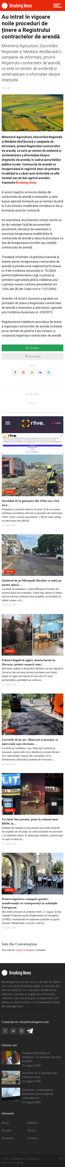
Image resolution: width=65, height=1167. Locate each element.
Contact (32, 1138)
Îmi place (34, 348)
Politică (32, 1122)
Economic (8, 1138)
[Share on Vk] (40, 372)
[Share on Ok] (31, 372)
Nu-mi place (34, 356)
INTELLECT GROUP (12, 1163)
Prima (5, 1122)
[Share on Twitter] (48, 372)
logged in (20, 950)
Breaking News (26, 182)
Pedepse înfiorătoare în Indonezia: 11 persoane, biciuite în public (41, 1057)
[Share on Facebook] (15, 372)
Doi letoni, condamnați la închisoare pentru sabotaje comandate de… (38, 1093)
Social (31, 403)
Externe (6, 1130)
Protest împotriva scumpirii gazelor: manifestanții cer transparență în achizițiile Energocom (30, 903)
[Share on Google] (23, 372)
